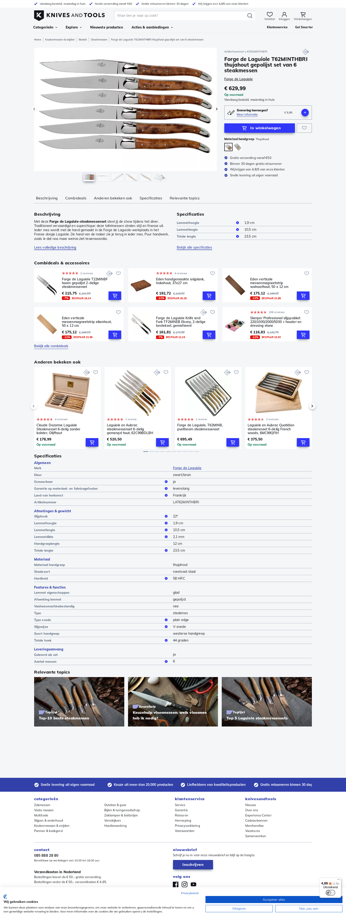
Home (37, 39)
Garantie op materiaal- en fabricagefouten (66, 488)
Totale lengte (186, 236)
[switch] (330, 893)
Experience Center (258, 815)
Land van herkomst (48, 495)
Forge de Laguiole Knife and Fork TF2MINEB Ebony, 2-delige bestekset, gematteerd (180, 321)
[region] (125, 116)
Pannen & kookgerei (48, 831)
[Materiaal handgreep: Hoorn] (237, 147)
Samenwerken (255, 836)
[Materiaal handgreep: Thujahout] (228, 147)
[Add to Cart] (115, 295)
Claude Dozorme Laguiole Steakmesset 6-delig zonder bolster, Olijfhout (58, 429)
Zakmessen (42, 805)
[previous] (41, 406)
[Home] (69, 14)
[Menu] (338, 880)
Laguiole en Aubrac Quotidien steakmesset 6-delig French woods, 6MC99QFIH (271, 429)
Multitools (41, 815)
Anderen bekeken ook (113, 198)
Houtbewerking (115, 825)
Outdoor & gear (115, 805)
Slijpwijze (41, 627)
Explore (72, 27)
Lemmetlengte (187, 229)
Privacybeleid (189, 893)
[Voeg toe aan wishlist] (304, 128)
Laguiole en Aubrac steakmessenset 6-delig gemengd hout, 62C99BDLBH (130, 429)
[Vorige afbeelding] (34, 109)
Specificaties (151, 198)
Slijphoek (41, 516)
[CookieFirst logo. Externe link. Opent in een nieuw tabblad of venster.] (5, 897)
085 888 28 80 (46, 855)
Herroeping (183, 820)
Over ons (251, 810)
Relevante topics (185, 198)
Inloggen (284, 19)
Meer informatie (247, 114)
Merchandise (254, 825)
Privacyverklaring (187, 825)
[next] (304, 406)
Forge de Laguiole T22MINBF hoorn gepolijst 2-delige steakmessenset (85, 283)
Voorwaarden (184, 831)
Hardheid (41, 578)
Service (180, 805)
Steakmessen (99, 39)
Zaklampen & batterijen (121, 815)
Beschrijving (47, 198)
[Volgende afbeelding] (217, 109)
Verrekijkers (112, 820)
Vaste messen (44, 810)
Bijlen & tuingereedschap (122, 810)
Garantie (181, 810)
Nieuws (250, 805)
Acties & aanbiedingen (150, 27)
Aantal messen (45, 661)
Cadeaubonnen (256, 820)
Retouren (181, 815)
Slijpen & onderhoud (48, 820)
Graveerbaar (43, 482)
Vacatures (252, 831)
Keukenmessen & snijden (60, 39)
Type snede (42, 620)
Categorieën (43, 27)
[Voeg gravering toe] (305, 112)
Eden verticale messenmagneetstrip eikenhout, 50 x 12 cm (87, 321)
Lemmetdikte (43, 537)
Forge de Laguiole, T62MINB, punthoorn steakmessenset (200, 427)
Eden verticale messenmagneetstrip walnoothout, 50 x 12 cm (269, 283)
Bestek (83, 39)
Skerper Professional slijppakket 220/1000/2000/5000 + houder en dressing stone (275, 321)
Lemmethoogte (188, 223)
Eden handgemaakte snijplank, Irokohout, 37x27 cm (180, 281)
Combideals (75, 198)
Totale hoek (42, 640)
